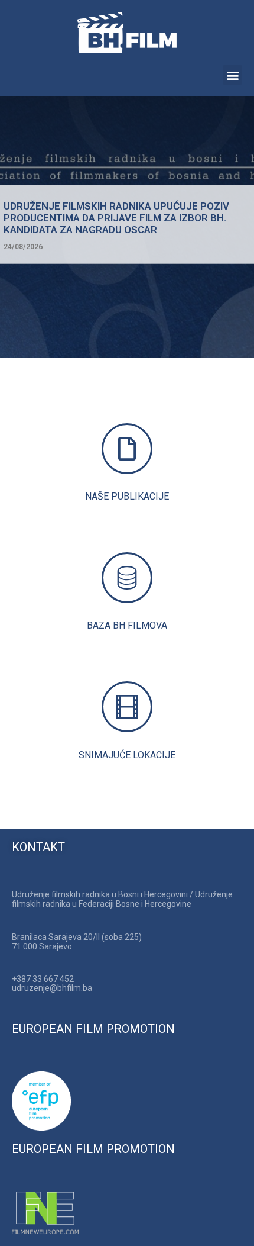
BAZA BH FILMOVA (127, 625)
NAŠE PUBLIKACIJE (127, 496)
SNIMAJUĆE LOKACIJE (127, 755)
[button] (232, 75)
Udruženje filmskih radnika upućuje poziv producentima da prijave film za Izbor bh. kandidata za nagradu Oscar (116, 217)
